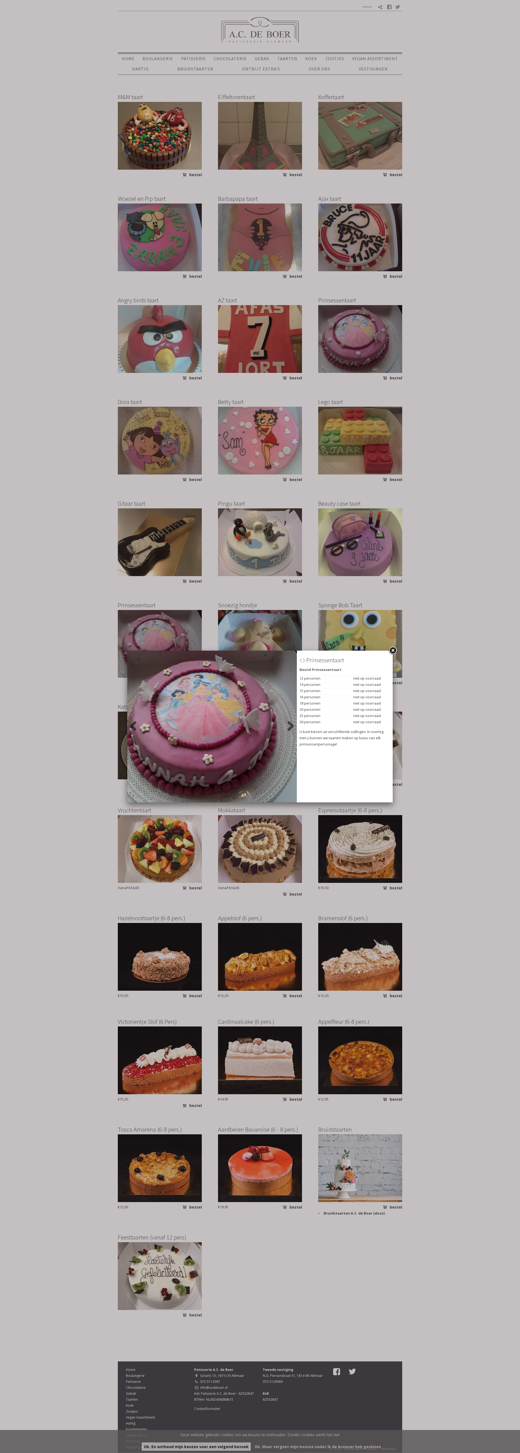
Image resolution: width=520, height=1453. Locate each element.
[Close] (393, 651)
